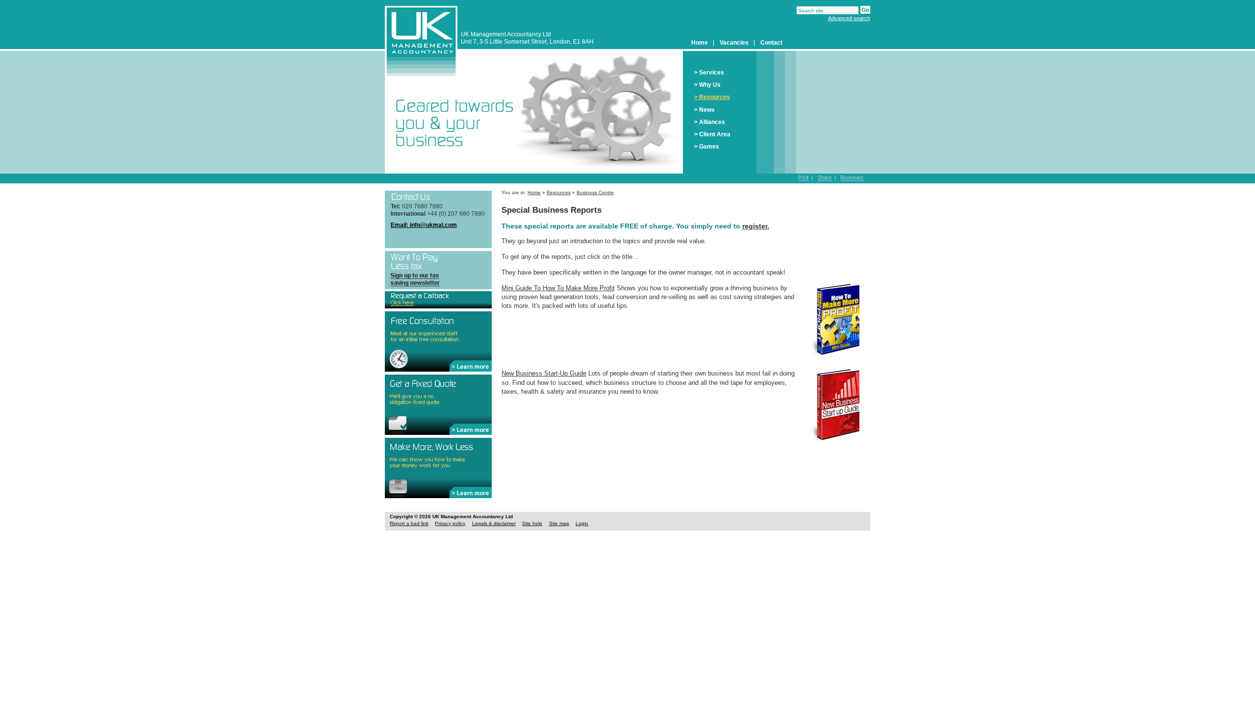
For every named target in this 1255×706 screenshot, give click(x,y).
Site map (559, 523)
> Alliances (709, 122)
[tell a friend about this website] (824, 178)
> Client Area (712, 134)
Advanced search (849, 18)
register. (755, 226)
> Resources (712, 97)
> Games (706, 146)
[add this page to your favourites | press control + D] (850, 178)
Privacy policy (450, 523)
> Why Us (707, 84)
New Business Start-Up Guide (544, 373)
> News (704, 109)
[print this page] (805, 178)
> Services (709, 72)
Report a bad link (409, 523)
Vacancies (734, 42)
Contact (771, 42)
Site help (532, 523)
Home (699, 42)
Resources (559, 192)
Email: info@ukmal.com (424, 225)
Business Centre (595, 192)
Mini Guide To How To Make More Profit (558, 288)
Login (582, 523)
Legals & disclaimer (494, 523)
